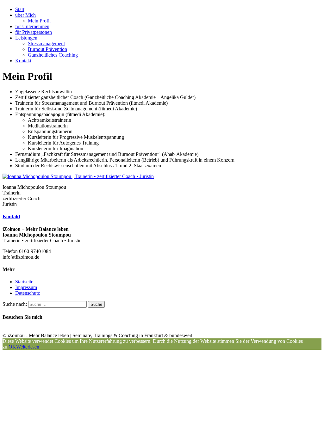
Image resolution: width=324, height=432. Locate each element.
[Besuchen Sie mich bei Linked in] (5, 329)
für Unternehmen (32, 26)
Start (19, 9)
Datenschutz (27, 293)
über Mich (25, 15)
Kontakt (23, 60)
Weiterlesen (27, 346)
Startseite (24, 281)
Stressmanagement (46, 43)
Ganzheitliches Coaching (53, 55)
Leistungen (26, 37)
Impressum (26, 287)
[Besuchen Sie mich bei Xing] (9, 329)
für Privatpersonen (33, 32)
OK (12, 346)
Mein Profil (39, 20)
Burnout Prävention (47, 49)
